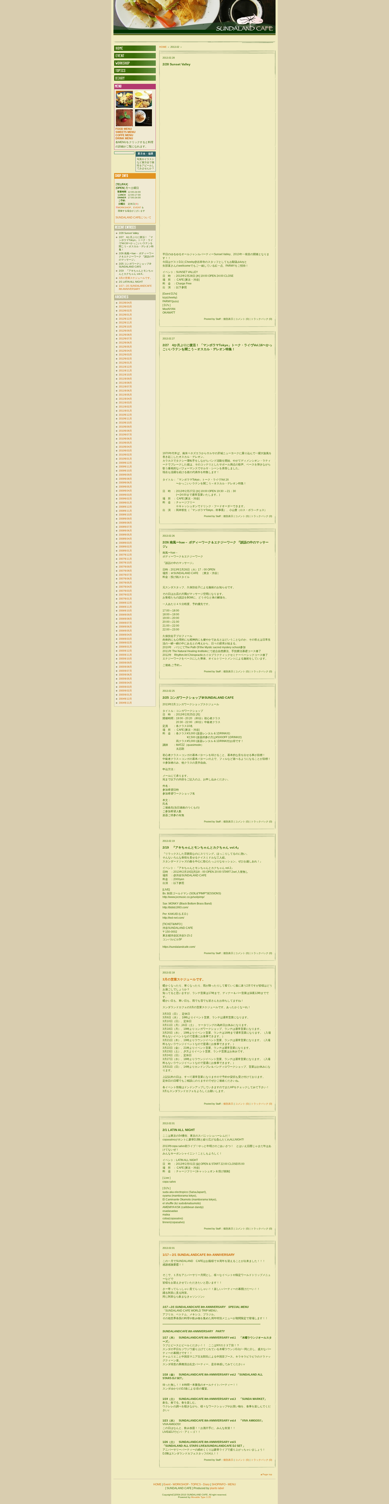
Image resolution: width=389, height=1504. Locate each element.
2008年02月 (125, 546)
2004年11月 (125, 702)
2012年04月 (125, 350)
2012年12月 (125, 318)
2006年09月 (125, 614)
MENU (232, 1484)
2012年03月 (125, 354)
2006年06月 (125, 626)
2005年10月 (125, 658)
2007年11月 (125, 558)
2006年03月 (125, 638)
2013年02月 (125, 310)
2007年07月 (125, 574)
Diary (206, 1484)
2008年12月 (125, 506)
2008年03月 (125, 542)
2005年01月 (125, 694)
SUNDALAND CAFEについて (133, 217)
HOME (163, 47)
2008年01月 (125, 550)
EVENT (137, 207)
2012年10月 (125, 326)
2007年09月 (125, 566)
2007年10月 (125, 562)
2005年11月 (125, 654)
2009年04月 (125, 490)
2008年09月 (125, 518)
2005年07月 (125, 670)
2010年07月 (125, 434)
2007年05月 (125, 582)
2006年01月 (125, 646)
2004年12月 (125, 698)
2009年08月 (125, 478)
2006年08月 (125, 618)
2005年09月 (125, 662)
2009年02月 (125, 498)
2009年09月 (125, 474)
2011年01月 (125, 410)
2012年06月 (125, 342)
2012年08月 (125, 334)
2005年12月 (125, 650)
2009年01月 (125, 502)
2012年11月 (125, 322)
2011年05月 (125, 394)
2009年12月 (125, 462)
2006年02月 (125, 642)
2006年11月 (125, 606)
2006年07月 (125, 622)
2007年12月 (125, 554)
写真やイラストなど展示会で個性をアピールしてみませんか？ (145, 164)
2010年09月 (125, 426)
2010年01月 (125, 458)
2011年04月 (125, 398)
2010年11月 (125, 418)
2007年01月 (125, 598)
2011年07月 (125, 386)
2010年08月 (125, 430)
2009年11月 (125, 466)
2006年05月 (125, 630)
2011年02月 (125, 406)
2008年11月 (125, 510)
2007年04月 (125, 586)
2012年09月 (125, 330)
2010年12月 (125, 414)
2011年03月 (125, 402)
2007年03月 (125, 590)
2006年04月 (125, 634)
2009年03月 (125, 494)
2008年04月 (125, 538)
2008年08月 (125, 522)
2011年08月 (125, 382)
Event (166, 1484)
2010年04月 (125, 446)
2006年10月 (125, 610)
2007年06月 (125, 578)
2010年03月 (125, 450)
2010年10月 (125, 422)
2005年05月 (125, 678)
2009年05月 (125, 486)
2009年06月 (125, 482)
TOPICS (196, 1484)
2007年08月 (125, 570)
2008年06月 (125, 530)
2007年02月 (125, 594)
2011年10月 (125, 374)
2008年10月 (125, 514)
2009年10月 (125, 470)
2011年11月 (125, 370)
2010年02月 (125, 454)
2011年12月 (125, 366)
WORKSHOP (124, 207)
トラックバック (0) (261, 1103)
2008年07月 (125, 526)
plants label (217, 1488)
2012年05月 (125, 346)
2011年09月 (125, 378)
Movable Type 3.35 (201, 1497)
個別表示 (228, 1103)
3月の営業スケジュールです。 (184, 979)
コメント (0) (242, 1103)
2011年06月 (125, 390)
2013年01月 (125, 314)
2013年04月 (125, 302)
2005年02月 (125, 690)
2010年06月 (125, 438)
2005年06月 (125, 674)
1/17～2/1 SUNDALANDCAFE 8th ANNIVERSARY (199, 1255)
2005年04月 (125, 682)
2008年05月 (125, 534)
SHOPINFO (219, 1484)
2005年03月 (125, 686)
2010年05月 (125, 442)
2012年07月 (125, 338)
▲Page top (266, 1474)
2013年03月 (125, 306)
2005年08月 (125, 666)
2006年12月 (125, 602)
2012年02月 (125, 358)
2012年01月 (125, 362)
